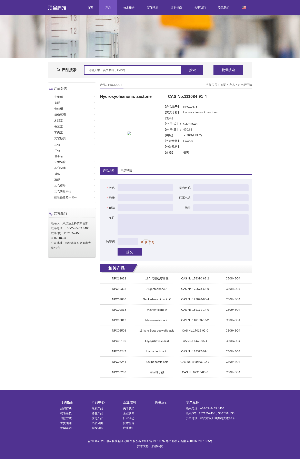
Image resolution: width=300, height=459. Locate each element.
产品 (108, 7)
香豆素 (58, 126)
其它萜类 (60, 168)
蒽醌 (57, 179)
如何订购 (66, 408)
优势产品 (97, 418)
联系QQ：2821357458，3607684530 (210, 413)
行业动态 (128, 418)
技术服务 (129, 7)
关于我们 (200, 7)
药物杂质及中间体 (65, 197)
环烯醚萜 (60, 162)
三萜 (57, 144)
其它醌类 (60, 185)
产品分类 (97, 423)
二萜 (57, 150)
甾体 (57, 173)
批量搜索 (228, 70)
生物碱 (58, 96)
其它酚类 (60, 138)
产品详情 (246, 84)
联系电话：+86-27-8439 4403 (205, 408)
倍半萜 (58, 156)
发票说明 (66, 428)
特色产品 (97, 413)
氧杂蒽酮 (60, 114)
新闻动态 (152, 7)
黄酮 (57, 102)
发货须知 (66, 423)
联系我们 (223, 7)
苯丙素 (58, 132)
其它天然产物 (62, 191)
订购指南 (176, 7)
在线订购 (97, 428)
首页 (90, 7)
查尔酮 (58, 108)
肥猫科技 (157, 446)
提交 (129, 252)
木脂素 (58, 120)
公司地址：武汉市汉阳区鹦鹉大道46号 (210, 418)
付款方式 (66, 418)
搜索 (192, 70)
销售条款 (66, 413)
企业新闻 (128, 413)
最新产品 (97, 408)
